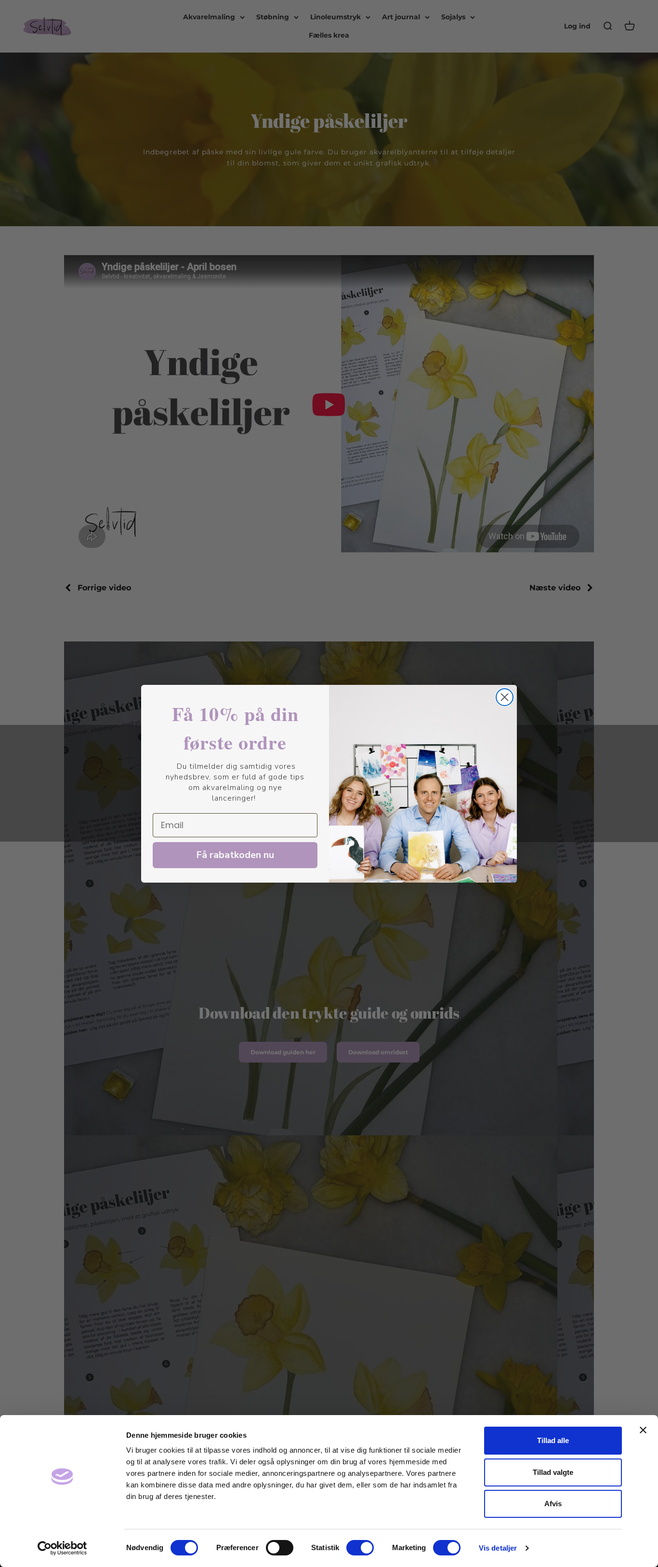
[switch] (279, 1547)
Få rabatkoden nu (235, 854)
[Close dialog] (504, 697)
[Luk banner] (643, 1430)
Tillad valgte (553, 1472)
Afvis (553, 1503)
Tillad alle (553, 1440)
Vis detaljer (498, 1548)
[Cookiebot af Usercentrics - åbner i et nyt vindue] (62, 1548)
